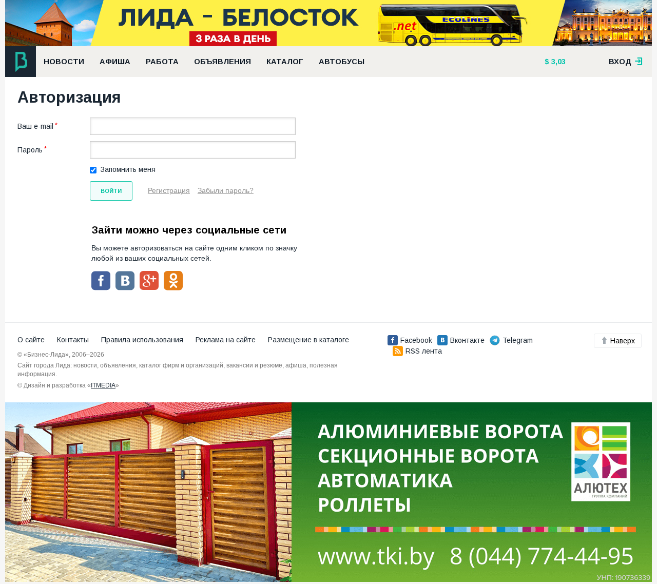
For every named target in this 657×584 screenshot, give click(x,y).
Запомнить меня (128, 169)
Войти (111, 191)
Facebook (416, 340)
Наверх (622, 341)
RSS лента (423, 351)
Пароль (30, 150)
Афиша (115, 61)
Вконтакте (467, 340)
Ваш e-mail (35, 126)
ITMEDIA (103, 385)
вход (621, 61)
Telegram (518, 340)
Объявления (222, 61)
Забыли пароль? (226, 190)
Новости (64, 61)
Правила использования (142, 340)
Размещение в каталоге (308, 340)
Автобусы (341, 61)
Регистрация (169, 190)
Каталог (284, 61)
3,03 (557, 61)
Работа (162, 61)
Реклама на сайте (226, 340)
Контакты (73, 340)
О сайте (31, 340)
